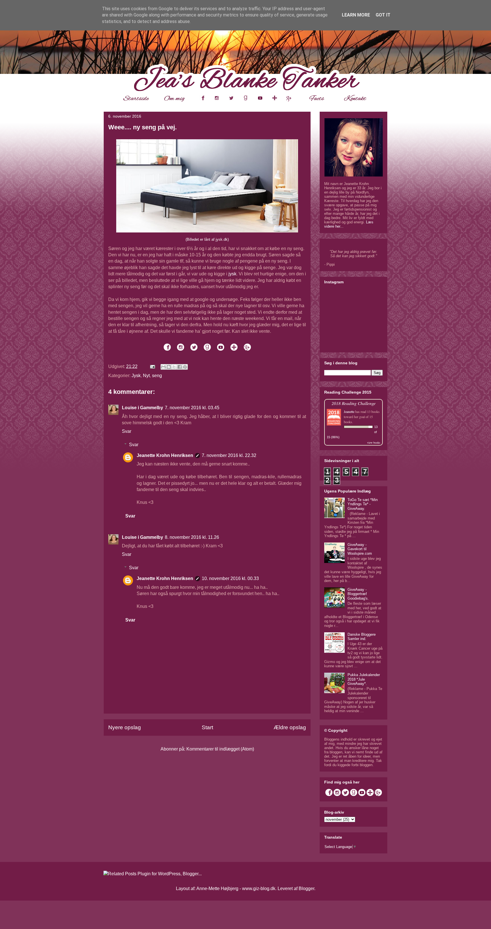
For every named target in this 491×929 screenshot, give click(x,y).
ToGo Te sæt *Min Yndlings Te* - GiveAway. (363, 504)
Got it (383, 15)
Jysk (136, 375)
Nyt (146, 375)
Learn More (356, 15)
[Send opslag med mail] (152, 366)
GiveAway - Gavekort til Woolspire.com (360, 549)
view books (373, 442)
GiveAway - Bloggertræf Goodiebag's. (358, 593)
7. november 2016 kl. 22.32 (229, 455)
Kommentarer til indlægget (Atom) (220, 749)
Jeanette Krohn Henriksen (165, 455)
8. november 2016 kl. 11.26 (192, 537)
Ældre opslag (290, 727)
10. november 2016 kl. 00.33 (230, 578)
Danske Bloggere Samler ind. (362, 636)
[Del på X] (174, 367)
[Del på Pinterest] (185, 367)
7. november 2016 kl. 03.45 (192, 407)
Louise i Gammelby (142, 407)
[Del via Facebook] (179, 367)
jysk (232, 273)
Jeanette (349, 411)
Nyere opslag (124, 727)
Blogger (306, 888)
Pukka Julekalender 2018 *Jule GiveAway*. (364, 679)
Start (207, 727)
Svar (126, 431)
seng (157, 375)
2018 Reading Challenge (354, 403)
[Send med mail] (163, 367)
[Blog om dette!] (169, 367)
